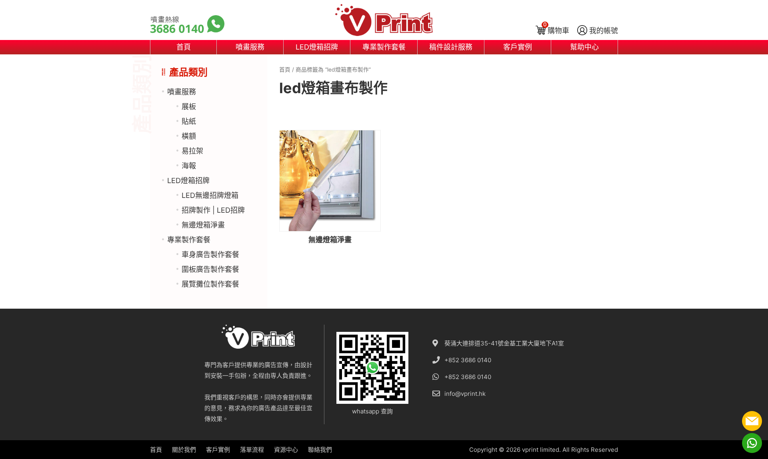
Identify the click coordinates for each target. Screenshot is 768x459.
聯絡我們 (320, 449)
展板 (189, 106)
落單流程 (252, 449)
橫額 (189, 136)
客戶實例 (517, 47)
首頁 (183, 47)
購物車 (558, 30)
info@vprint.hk (465, 393)
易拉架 (192, 151)
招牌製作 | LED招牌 (213, 210)
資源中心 (286, 449)
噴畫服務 (250, 47)
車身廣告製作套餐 (210, 254)
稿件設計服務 (450, 47)
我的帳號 (603, 30)
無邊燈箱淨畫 (203, 225)
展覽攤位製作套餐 (210, 284)
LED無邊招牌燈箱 (210, 195)
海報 (189, 166)
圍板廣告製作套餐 (210, 269)
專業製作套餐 (384, 47)
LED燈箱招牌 (317, 47)
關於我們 (184, 449)
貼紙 (189, 121)
